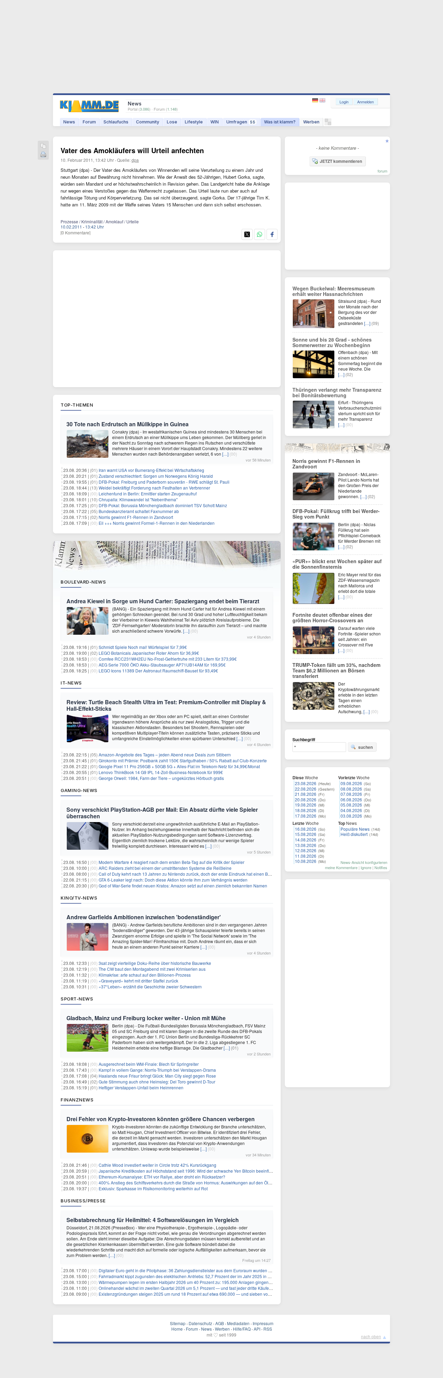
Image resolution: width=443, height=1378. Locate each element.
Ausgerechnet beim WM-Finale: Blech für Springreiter (149, 1064)
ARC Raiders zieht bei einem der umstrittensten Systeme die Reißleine (165, 868)
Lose (172, 121)
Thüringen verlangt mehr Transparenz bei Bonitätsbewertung (336, 392)
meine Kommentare (341, 867)
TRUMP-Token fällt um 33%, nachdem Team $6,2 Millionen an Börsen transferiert (336, 670)
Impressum (263, 1323)
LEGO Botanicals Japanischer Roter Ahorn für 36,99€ (149, 653)
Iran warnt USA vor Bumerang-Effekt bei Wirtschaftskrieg (151, 470)
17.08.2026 (305, 816)
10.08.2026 (305, 861)
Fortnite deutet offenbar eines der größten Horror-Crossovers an (332, 617)
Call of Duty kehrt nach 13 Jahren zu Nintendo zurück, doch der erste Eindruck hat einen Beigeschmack (196, 874)
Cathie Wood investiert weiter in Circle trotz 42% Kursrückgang (157, 1165)
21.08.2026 (305, 794)
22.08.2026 (305, 789)
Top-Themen (77, 405)
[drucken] (43, 155)
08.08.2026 (351, 789)
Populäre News (355, 829)
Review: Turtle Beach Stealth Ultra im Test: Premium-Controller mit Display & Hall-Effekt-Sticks (166, 705)
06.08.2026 (351, 799)
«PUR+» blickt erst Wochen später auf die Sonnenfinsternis (337, 564)
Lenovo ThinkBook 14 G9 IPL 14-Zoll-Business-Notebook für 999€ (161, 772)
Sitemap (178, 1323)
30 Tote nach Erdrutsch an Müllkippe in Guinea (127, 424)
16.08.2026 (305, 829)
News (69, 121)
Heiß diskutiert (354, 834)
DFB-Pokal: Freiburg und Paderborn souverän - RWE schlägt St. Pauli (164, 482)
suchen (365, 747)
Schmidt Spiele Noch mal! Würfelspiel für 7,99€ (143, 647)
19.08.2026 (305, 805)
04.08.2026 (351, 810)
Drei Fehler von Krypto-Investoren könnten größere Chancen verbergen (160, 1119)
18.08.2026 (305, 810)
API (257, 1329)
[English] (322, 100)
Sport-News (77, 999)
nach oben (371, 1336)
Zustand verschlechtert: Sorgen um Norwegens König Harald (156, 476)
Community (147, 121)
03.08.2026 (351, 816)
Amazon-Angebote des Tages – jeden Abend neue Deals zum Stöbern (165, 754)
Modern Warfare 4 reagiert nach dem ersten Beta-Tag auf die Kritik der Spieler (171, 862)
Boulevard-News (83, 582)
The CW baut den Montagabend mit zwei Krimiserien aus (152, 969)
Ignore (366, 867)
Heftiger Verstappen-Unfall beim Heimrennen (141, 1087)
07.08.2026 (351, 794)
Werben (311, 121)
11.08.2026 (305, 856)
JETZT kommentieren (341, 161)
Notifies (380, 867)
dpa (135, 160)
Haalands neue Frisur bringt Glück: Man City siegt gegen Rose (157, 1076)
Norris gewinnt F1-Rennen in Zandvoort (136, 517)
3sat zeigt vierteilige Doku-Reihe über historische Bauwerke (155, 963)
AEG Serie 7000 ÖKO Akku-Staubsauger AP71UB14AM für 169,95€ (162, 665)
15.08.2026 (305, 834)
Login (344, 101)
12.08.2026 (305, 850)
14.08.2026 (305, 839)
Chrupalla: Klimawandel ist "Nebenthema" (138, 499)
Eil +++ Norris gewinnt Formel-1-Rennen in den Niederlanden (157, 523)
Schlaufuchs (115, 121)
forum (382, 171)
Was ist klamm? (280, 121)
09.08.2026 (351, 783)
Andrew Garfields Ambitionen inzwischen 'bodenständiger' (143, 917)
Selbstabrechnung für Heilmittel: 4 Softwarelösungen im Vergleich (152, 1220)
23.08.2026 (305, 783)
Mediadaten (238, 1323)
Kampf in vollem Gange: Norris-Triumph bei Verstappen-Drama (157, 1070)
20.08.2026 (305, 799)
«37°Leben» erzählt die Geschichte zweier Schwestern (150, 986)
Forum (89, 121)
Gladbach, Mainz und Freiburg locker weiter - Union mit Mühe (146, 1018)
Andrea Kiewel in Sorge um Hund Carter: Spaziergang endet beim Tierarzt (162, 601)
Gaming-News (79, 790)
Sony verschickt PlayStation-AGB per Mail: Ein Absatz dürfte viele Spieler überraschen (162, 813)
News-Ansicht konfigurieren (364, 862)
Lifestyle (194, 121)
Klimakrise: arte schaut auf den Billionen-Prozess (145, 975)
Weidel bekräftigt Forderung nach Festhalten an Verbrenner (154, 488)
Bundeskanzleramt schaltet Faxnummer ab (139, 511)
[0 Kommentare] (75, 232)
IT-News (71, 683)
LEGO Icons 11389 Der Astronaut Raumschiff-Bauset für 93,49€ (158, 670)
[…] (225, 454)
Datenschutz (200, 1323)
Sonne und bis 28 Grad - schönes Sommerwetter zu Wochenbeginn (332, 342)
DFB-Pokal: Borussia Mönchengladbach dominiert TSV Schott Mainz (163, 505)
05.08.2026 (351, 805)
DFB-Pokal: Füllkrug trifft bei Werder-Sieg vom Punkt (336, 514)
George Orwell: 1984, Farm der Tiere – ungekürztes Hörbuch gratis (161, 778)
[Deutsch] (315, 100)
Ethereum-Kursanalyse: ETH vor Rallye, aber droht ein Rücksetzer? (162, 1177)
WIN (214, 121)
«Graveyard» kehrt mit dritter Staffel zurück (138, 981)
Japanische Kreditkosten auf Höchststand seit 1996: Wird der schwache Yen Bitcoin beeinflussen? (191, 1171)
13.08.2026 (305, 845)
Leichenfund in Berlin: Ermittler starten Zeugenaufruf (148, 493)
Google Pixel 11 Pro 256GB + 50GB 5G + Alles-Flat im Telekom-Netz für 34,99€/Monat (179, 766)
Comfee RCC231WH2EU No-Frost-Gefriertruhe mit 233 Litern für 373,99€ (168, 659)
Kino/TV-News (79, 898)
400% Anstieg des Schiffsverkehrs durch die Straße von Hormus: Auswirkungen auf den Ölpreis (188, 1182)
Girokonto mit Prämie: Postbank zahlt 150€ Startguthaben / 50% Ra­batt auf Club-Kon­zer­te (183, 760)
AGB (219, 1323)
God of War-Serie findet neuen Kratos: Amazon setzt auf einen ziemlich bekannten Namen (183, 885)
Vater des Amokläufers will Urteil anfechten (132, 150)
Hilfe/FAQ (242, 1329)
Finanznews (77, 1099)
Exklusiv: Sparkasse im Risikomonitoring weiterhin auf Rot (153, 1188)
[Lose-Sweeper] (328, 123)
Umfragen (240, 121)
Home (177, 1329)
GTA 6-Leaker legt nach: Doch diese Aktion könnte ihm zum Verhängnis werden (173, 880)
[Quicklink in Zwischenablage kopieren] (43, 146)
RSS (267, 1329)
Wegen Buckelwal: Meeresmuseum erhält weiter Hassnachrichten (333, 291)
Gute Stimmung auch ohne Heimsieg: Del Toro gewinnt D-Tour (157, 1081)
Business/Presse (83, 1200)
